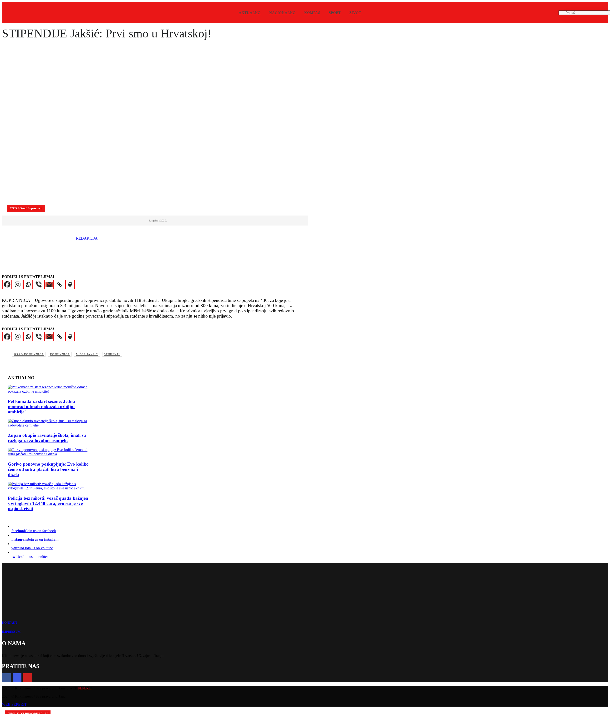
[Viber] (38, 284)
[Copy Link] (59, 284)
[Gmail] (49, 284)
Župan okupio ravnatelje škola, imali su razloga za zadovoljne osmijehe (47, 438)
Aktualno (250, 13)
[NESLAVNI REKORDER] (48, 486)
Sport (335, 13)
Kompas (312, 13)
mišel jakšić (87, 354)
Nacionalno (282, 13)
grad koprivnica (29, 354)
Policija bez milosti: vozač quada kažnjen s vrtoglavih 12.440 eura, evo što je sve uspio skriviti (48, 503)
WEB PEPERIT (14, 704)
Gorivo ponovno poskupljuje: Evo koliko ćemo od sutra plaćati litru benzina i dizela (48, 469)
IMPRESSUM (11, 631)
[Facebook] (7, 284)
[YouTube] (27, 677)
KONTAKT (9, 622)
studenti (112, 354)
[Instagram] (17, 284)
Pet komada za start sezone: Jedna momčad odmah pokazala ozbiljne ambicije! (41, 406)
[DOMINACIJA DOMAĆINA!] (48, 389)
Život (355, 13)
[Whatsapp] (28, 284)
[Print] (70, 284)
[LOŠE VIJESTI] (48, 452)
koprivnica (60, 354)
